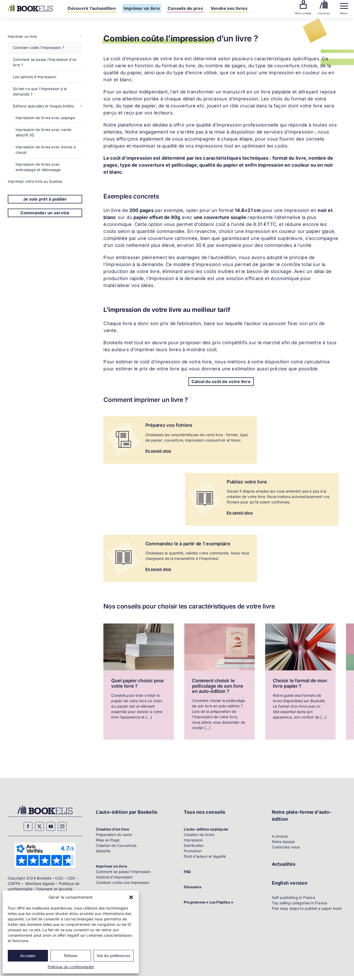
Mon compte (303, 13)
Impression (193, 840)
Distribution (194, 845)
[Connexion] (303, 2)
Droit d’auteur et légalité (205, 856)
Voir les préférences (113, 955)
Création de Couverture (116, 845)
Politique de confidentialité (71, 967)
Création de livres (199, 834)
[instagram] (62, 826)
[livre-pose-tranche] (300, 625)
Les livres (323, 13)
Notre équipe (283, 841)
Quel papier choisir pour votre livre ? (137, 683)
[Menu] (344, 5)
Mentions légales (40, 883)
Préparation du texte (114, 834)
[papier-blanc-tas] (138, 625)
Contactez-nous (286, 847)
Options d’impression (114, 877)
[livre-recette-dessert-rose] (219, 625)
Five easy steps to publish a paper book (307, 908)
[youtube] (50, 826)
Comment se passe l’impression (123, 871)
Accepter (28, 955)
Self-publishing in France (293, 897)
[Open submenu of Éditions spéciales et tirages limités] (81, 106)
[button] (131, 897)
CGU (59, 878)
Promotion (192, 851)
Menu (344, 13)
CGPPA (14, 883)
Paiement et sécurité (54, 889)
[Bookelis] (30, 5)
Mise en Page (108, 840)
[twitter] (39, 826)
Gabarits (103, 851)
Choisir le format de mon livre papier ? (300, 683)
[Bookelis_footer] (45, 805)
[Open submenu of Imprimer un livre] (80, 36)
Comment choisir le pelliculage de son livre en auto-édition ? (217, 686)
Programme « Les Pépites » (208, 902)
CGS (71, 878)
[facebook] (28, 826)
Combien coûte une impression (123, 882)
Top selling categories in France (299, 903)
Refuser (70, 955)
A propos (280, 836)
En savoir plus (158, 451)
